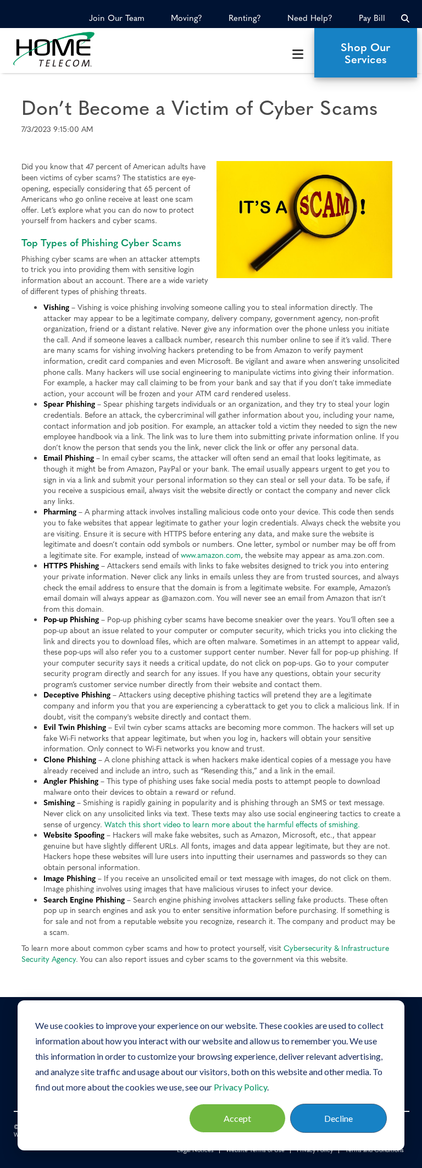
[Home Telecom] (64, 49)
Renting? (245, 18)
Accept (237, 1118)
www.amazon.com (211, 554)
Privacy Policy (240, 1087)
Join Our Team (117, 18)
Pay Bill (372, 18)
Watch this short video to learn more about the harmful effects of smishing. (231, 823)
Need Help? (309, 18)
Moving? (186, 18)
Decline (338, 1118)
